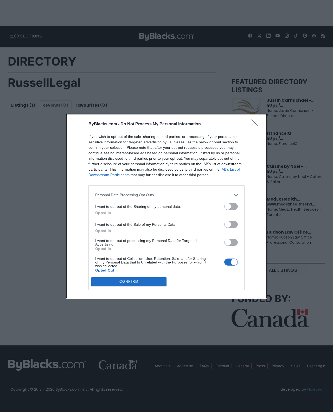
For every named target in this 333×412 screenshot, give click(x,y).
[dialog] (166, 206)
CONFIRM (129, 282)
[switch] (231, 206)
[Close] (256, 124)
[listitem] (166, 195)
